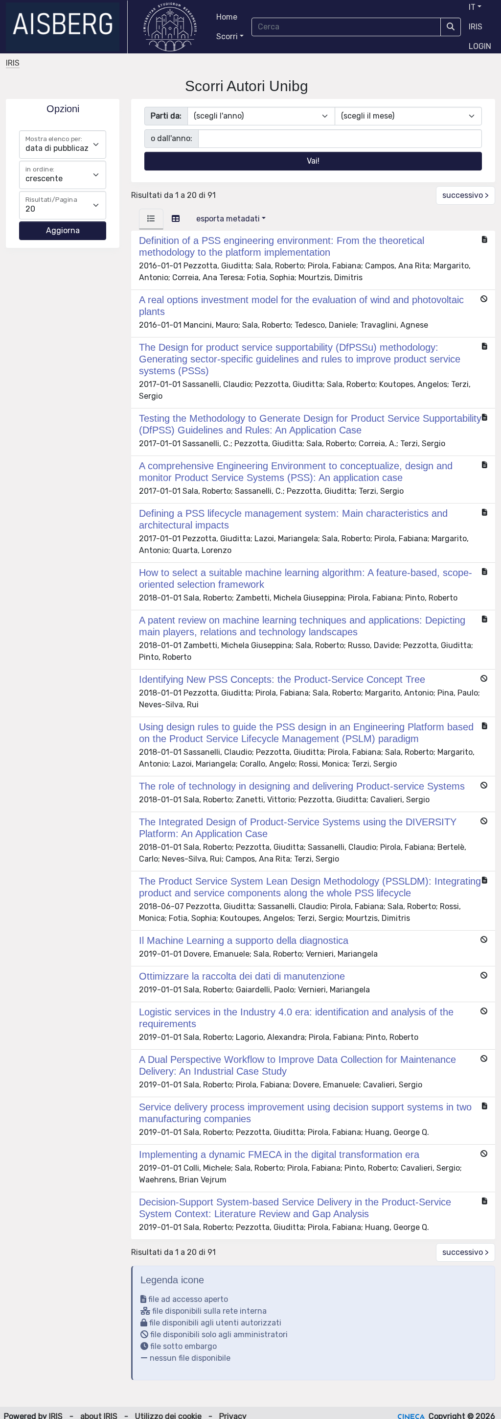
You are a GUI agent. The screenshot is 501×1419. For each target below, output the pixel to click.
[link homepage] (67, 26)
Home (226, 17)
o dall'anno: (171, 138)
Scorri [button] (227, 36)
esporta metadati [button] (228, 218)
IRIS (475, 26)
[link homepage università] (170, 26)
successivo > (465, 195)
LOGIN (480, 46)
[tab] (151, 219)
